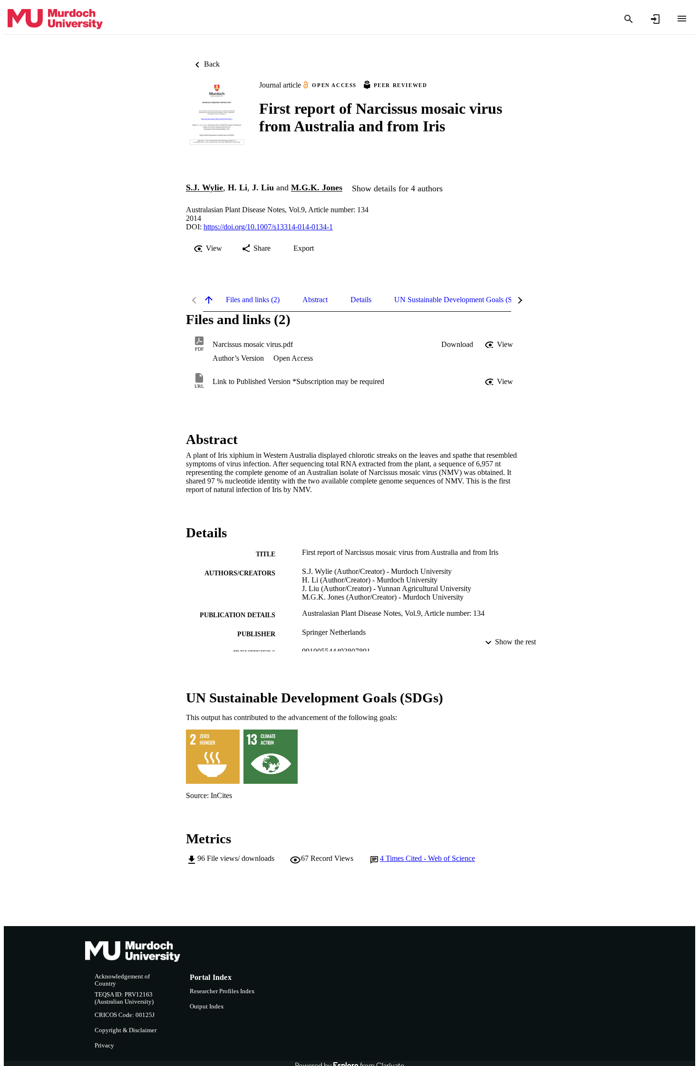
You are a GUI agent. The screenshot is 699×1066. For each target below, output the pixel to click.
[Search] (628, 19)
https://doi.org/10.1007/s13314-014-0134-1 (268, 227)
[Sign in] (655, 19)
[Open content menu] (681, 18)
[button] (457, 344)
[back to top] (208, 300)
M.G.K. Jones (316, 188)
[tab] (252, 299)
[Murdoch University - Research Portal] (55, 19)
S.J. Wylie (204, 188)
